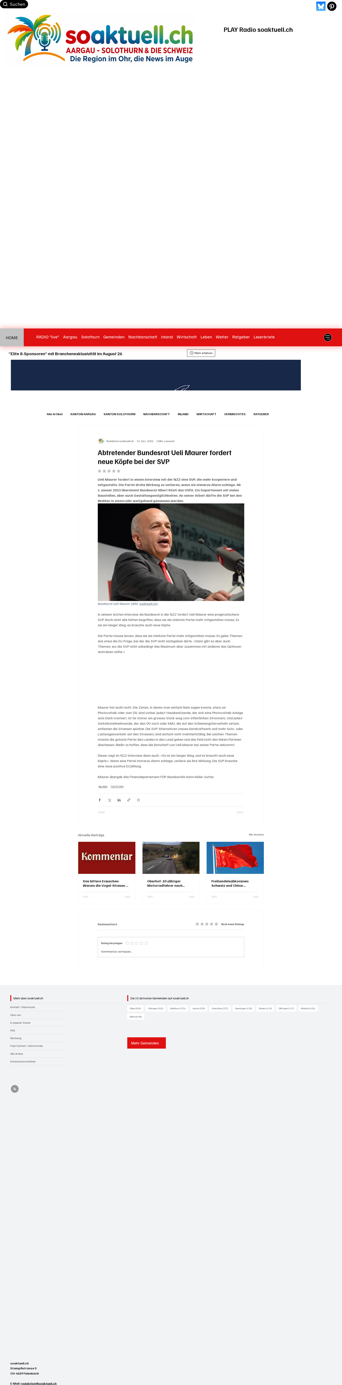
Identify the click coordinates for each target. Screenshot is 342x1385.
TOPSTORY (117, 786)
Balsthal (309, 1008)
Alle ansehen (256, 834)
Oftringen (287, 1008)
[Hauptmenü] (328, 337)
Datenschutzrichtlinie (23, 1061)
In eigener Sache (20, 1022)
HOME (12, 337)
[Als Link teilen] (129, 800)
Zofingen (157, 1008)
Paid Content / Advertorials (26, 1045)
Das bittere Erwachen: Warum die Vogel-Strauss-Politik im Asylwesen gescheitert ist (104, 883)
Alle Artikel (55, 414)
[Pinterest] (331, 6)
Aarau (200, 1008)
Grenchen (221, 1008)
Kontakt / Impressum (22, 1007)
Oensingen (245, 1008)
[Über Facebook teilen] (100, 800)
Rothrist (137, 1016)
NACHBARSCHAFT (156, 414)
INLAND (183, 414)
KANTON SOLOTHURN (119, 414)
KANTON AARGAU (83, 414)
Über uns (15, 1015)
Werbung (15, 1038)
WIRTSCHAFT (206, 414)
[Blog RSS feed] (15, 1089)
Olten (136, 1008)
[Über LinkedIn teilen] (119, 800)
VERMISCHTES (235, 414)
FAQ (12, 1030)
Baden (266, 1008)
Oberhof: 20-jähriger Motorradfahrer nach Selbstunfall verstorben (166, 883)
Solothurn (179, 1008)
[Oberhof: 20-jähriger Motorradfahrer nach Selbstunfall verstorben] (171, 858)
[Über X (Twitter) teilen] (109, 800)
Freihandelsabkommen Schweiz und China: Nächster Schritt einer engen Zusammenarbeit (235, 883)
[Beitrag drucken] (138, 800)
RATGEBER (261, 414)
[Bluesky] (321, 6)
